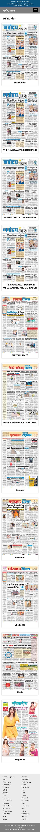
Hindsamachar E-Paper (20, 5)
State (23, 792)
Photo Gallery (7, 811)
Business (6, 787)
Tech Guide (25, 814)
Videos (24, 811)
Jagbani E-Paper (28, 4)
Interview (6, 803)
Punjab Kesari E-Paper (15, 4)
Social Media (7, 806)
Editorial (24, 816)
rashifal (5, 792)
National (24, 777)
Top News (25, 819)
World (5, 779)
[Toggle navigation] (35, 10)
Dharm (24, 790)
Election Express (8, 777)
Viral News (25, 806)
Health (24, 803)
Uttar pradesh (7, 800)
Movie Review (26, 782)
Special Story (26, 787)
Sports (24, 785)
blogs (5, 819)
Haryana (6, 798)
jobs (23, 808)
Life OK (5, 790)
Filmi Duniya (7, 782)
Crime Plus (6, 785)
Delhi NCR (25, 779)
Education (6, 814)
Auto (4, 816)
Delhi (4, 795)
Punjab (24, 795)
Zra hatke (6, 808)
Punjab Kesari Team (28, 829)
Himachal (25, 798)
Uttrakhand (25, 800)
